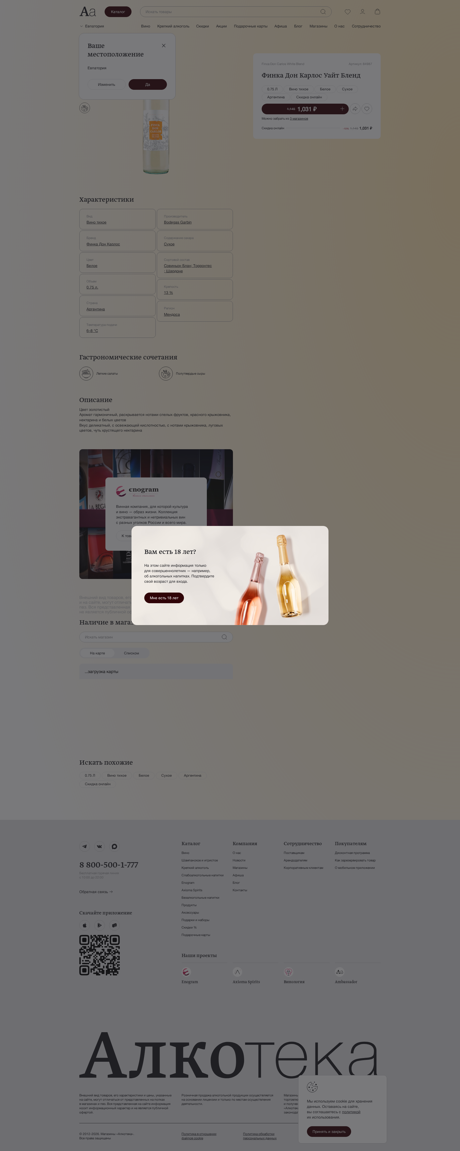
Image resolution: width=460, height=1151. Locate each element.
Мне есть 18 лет (164, 598)
